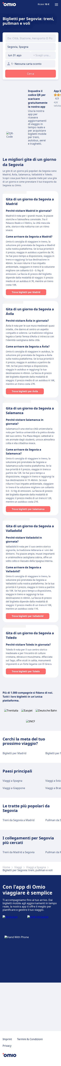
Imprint (7, 1039)
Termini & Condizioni (30, 1039)
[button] (18, 55)
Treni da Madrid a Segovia (18, 852)
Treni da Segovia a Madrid (18, 820)
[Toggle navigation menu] (56, 5)
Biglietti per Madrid (14, 753)
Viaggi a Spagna (12, 780)
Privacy (7, 1046)
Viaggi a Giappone (14, 788)
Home (6, 867)
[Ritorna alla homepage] (9, 5)
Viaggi (18, 867)
